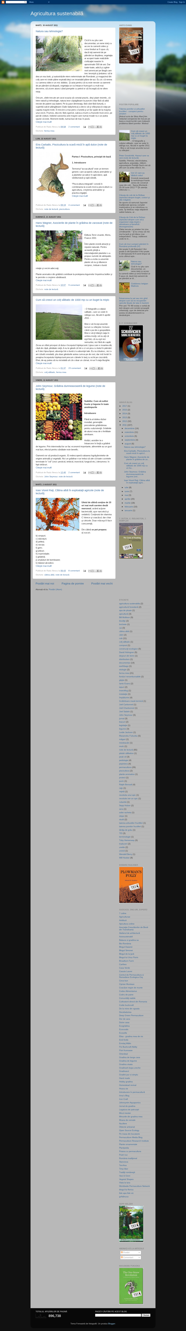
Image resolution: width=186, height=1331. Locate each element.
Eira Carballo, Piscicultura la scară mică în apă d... (137, 452)
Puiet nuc (123, 1155)
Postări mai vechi (102, 583)
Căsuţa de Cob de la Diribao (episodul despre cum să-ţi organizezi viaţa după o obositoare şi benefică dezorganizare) (132, 222)
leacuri (122, 722)
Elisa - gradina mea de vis (131, 1036)
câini (121, 635)
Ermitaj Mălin (125, 1043)
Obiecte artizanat (127, 1127)
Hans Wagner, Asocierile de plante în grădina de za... (136, 458)
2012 (125, 421)
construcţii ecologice (128, 649)
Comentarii (128, 1257)
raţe (121, 788)
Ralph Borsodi (125, 784)
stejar (121, 816)
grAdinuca (123, 1197)
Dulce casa (124, 1022)
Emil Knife (123, 1040)
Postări (126, 1252)
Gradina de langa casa (129, 1057)
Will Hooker (124, 858)
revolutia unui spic (127, 795)
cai (120, 628)
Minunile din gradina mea (130, 1117)
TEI (120, 833)
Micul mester (125, 1113)
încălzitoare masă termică (131, 701)
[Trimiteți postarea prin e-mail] (84, 127)
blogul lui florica (126, 1190)
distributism (124, 659)
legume (122, 729)
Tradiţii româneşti (127, 1172)
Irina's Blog (124, 1096)
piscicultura (64, 209)
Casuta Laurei (125, 971)
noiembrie (129, 432)
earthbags (123, 666)
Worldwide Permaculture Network (134, 1186)
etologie (122, 670)
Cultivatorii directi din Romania (133, 1002)
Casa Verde (124, 968)
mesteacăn (124, 743)
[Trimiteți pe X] (95, 126)
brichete (123, 624)
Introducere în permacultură (132, 1092)
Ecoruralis (123, 1029)
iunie (127, 491)
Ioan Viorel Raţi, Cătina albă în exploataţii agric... (137, 481)
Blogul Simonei (126, 950)
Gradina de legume (128, 1061)
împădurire (124, 697)
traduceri (123, 844)
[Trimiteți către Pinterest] (100, 126)
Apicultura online (126, 924)
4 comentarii (74, 205)
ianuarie (129, 510)
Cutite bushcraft (126, 1005)
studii (121, 819)
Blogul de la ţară (126, 954)
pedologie (123, 760)
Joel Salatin (124, 711)
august (128, 444)
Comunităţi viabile (127, 998)
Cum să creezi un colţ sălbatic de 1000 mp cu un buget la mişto (72, 299)
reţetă (122, 791)
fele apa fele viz (126, 1193)
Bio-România (125, 944)
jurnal (121, 718)
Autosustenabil (126, 937)
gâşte (121, 680)
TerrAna (123, 1165)
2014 (125, 413)
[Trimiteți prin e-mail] (89, 126)
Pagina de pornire (73, 583)
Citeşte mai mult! (44, 122)
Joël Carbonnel (126, 704)
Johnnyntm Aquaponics (130, 1103)
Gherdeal (123, 1054)
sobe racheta (125, 812)
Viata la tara (124, 1183)
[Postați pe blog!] (92, 126)
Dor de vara (124, 1019)
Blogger (111, 1324)
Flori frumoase (126, 1050)
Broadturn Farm (126, 961)
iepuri (121, 687)
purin (121, 781)
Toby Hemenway (127, 840)
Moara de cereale (127, 1120)
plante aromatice (127, 774)
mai (127, 495)
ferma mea (49, 131)
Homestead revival (127, 1085)
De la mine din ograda (129, 1009)
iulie (127, 487)
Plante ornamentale (128, 1144)
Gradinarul (124, 1071)
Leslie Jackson (126, 732)
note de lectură (51, 209)
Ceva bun (123, 981)
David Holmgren (126, 652)
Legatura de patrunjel (129, 1110)
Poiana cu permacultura (130, 1151)
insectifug (123, 691)
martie (128, 503)
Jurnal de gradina (127, 1106)
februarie (129, 507)
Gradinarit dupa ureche (130, 1068)
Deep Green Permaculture (131, 1015)
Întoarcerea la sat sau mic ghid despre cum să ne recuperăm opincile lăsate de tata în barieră (134, 300)
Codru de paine (126, 995)
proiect (122, 778)
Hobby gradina (126, 1082)
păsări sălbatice (126, 753)
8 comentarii (74, 571)
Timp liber (123, 1169)
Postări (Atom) (55, 589)
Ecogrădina (124, 1026)
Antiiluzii (123, 920)
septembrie (130, 440)
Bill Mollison (124, 617)
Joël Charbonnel (126, 708)
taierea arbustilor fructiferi (131, 823)
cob (120, 638)
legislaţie (123, 725)
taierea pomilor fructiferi (130, 826)
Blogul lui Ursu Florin (128, 957)
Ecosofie (123, 1033)
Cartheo (123, 964)
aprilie (128, 499)
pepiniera (123, 764)
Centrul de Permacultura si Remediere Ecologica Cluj (131, 976)
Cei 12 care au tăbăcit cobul (138, 174)
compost (123, 645)
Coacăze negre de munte (131, 988)
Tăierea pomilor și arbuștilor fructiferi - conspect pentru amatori (132, 111)
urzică (122, 851)
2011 (124, 425)
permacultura (125, 767)
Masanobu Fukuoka (128, 736)
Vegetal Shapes (126, 1179)
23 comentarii (74, 368)
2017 (125, 406)
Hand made (124, 1078)
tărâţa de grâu (125, 830)
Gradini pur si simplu (128, 1075)
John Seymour (51, 476)
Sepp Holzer (124, 805)
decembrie (130, 428)
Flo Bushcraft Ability (128, 1047)
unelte (122, 847)
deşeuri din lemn (126, 656)
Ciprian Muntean (126, 984)
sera (121, 809)
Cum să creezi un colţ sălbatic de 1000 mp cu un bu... (136, 465)
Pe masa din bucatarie (129, 1134)
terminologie (124, 837)
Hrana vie (123, 1089)
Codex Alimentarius (128, 991)
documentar (124, 663)
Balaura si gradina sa (129, 940)
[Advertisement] (133, 83)
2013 (125, 417)
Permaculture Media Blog (130, 1137)
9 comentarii (74, 285)
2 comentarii (74, 127)
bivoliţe (122, 621)
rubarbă (122, 802)
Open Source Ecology (129, 1130)
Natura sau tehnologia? (49, 31)
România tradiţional (128, 1158)
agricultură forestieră (128, 607)
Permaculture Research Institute (134, 1141)
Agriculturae (124, 917)
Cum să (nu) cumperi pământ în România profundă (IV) (134, 245)
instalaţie (123, 694)
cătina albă (49, 575)
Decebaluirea (125, 1012)
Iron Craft (123, 1099)
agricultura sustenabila (129, 604)
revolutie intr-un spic (128, 798)
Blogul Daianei (125, 947)
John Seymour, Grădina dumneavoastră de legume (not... (135, 474)
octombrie (129, 436)
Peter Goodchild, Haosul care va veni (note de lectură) (134, 157)
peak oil (122, 757)
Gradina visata (126, 1064)
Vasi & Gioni (124, 1176)
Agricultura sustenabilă (57, 13)
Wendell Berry (125, 854)
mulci (121, 746)
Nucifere (123, 1124)
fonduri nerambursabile (130, 677)
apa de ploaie (125, 610)
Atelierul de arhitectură (129, 933)
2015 (125, 410)
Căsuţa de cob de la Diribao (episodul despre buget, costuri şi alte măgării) (134, 197)
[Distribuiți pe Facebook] (97, 126)
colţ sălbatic (49, 372)
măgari (122, 739)
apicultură (123, 614)
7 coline (122, 913)
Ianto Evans (124, 684)
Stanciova (123, 1162)
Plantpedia (124, 1148)
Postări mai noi (45, 583)
